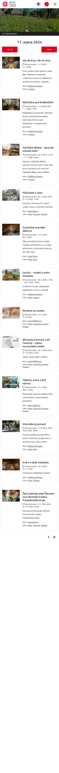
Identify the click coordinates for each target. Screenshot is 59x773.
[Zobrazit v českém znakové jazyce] (38, 4)
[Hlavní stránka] (3, 33)
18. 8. (47, 49)
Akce (30, 214)
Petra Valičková (34, 405)
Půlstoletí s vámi (33, 193)
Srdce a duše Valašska (36, 462)
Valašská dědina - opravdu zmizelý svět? (38, 149)
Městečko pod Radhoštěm (38, 102)
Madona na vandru (34, 310)
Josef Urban (32, 256)
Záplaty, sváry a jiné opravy (34, 381)
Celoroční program (40, 323)
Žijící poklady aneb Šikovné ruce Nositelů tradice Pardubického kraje (38, 496)
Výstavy (31, 89)
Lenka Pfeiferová (35, 320)
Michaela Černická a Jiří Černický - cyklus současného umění (36, 342)
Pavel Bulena (33, 211)
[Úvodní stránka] (9, 4)
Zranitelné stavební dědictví (34, 229)
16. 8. (11, 49)
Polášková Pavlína (35, 86)
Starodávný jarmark (34, 424)
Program (36, 214)
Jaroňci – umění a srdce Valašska (36, 274)
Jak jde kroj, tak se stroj (36, 60)
